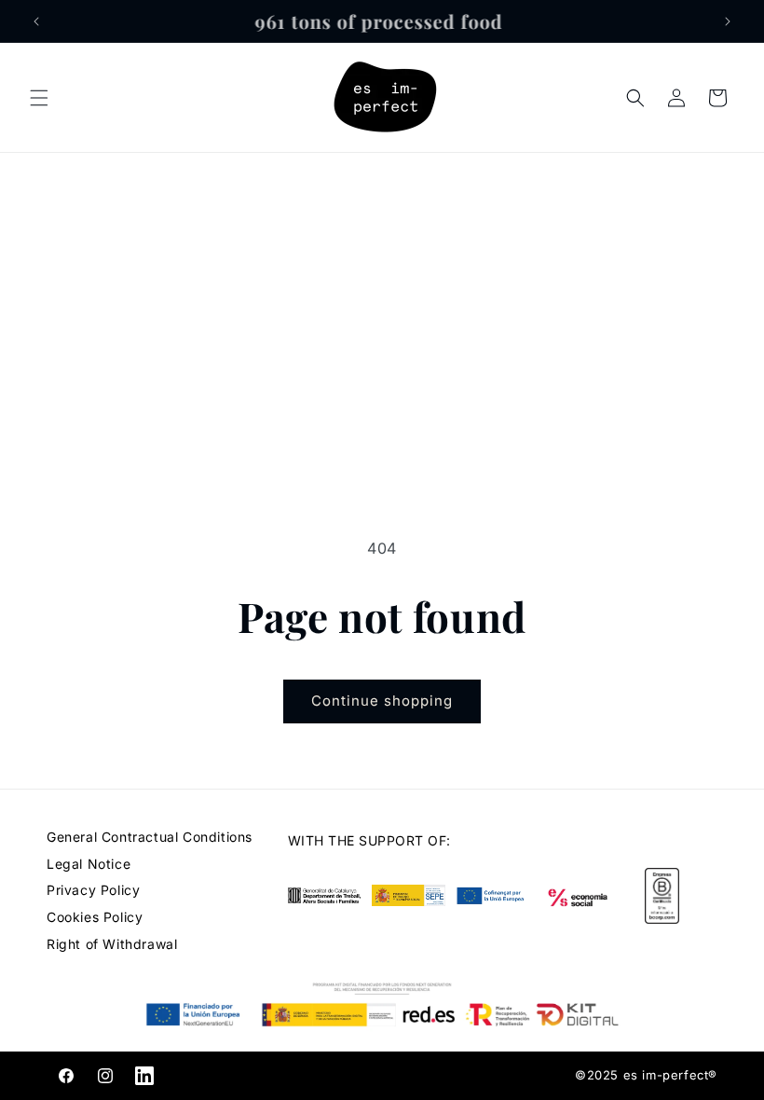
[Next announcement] (727, 21)
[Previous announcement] (36, 21)
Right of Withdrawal (112, 944)
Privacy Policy (93, 890)
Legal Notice (88, 864)
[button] (39, 97)
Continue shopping (382, 700)
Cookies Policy (95, 917)
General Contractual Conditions (149, 837)
